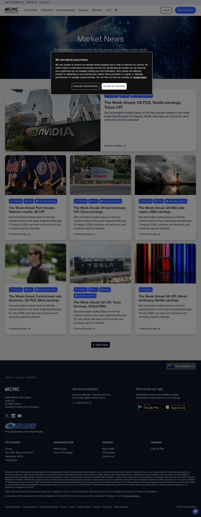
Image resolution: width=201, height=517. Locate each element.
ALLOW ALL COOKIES (114, 86)
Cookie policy (140, 77)
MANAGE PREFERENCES (85, 86)
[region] (102, 73)
